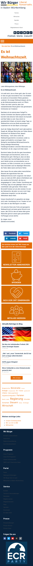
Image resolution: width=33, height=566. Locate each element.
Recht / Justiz (5, 399)
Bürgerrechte (6, 388)
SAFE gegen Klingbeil (9, 362)
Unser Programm (8, 454)
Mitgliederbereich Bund (16, 27)
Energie (5, 391)
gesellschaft (27, 390)
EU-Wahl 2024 (7, 512)
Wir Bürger (26, 402)
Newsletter (6, 496)
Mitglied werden (8, 499)
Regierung (16, 398)
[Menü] (2, 41)
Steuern (14, 402)
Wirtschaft (7, 405)
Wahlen (20, 402)
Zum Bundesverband (9, 444)
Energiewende (12, 390)
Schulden (27, 399)
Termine (16, 13)
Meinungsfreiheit (13, 393)
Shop (4, 504)
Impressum (6, 438)
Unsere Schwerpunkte (13, 421)
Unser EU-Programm (9, 456)
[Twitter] (18, 32)
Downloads (6, 510)
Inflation (4, 393)
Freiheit (21, 390)
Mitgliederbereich (8, 501)
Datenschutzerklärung (9, 441)
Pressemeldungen (8, 523)
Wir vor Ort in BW (12, 423)
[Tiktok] (31, 32)
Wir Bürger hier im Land (10, 478)
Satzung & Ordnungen (9, 475)
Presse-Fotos (7, 528)
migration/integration (9, 395)
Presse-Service (7, 525)
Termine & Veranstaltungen (11, 493)
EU (17, 391)
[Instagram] (21, 32)
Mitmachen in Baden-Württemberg (13, 480)
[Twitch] (27, 32)
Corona (23, 388)
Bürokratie (15, 388)
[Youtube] (24, 32)
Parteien (20, 395)
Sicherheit (5, 403)
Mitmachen (16, 16)
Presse (16, 24)
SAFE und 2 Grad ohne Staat (11, 462)
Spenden (16, 20)
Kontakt (5, 490)
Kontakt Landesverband (10, 435)
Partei (5, 472)
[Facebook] (15, 32)
